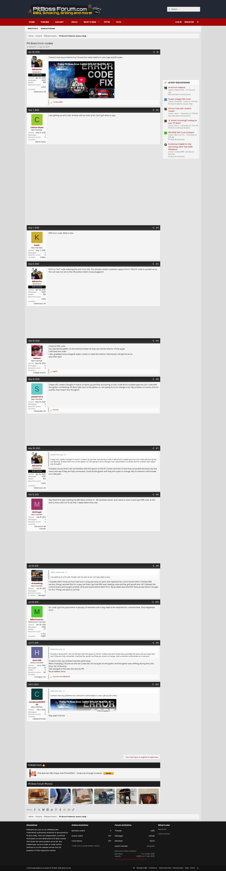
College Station (39, 372)
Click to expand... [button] (104, 711)
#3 (157, 227)
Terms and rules (165, 868)
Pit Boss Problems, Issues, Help (180, 104)
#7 (157, 448)
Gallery (59, 22)
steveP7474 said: (56, 455)
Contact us (153, 868)
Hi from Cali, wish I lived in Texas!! (179, 109)
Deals (74, 22)
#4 (157, 264)
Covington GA (40, 677)
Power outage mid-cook (179, 99)
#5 (157, 340)
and (61, 677)
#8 (157, 494)
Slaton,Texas (40, 142)
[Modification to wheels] (126, 796)
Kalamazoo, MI (40, 92)
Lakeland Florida (39, 719)
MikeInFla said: (56, 649)
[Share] (154, 52)
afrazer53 (151, 846)
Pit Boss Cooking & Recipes (179, 128)
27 (45, 629)
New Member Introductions (179, 94)
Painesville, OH (40, 411)
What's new (90, 22)
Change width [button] (141, 868)
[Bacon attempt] (82, 796)
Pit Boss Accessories (176, 139)
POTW (107, 22)
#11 (157, 642)
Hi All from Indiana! (176, 87)
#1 (157, 52)
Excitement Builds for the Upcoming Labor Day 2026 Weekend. (180, 147)
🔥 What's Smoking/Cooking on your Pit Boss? (182, 121)
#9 (157, 565)
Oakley (43, 257)
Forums (45, 22)
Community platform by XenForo (48, 868)
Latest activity (164, 834)
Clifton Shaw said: (57, 572)
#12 (157, 684)
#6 (157, 379)
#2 (157, 110)
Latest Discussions (179, 82)
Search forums (48, 28)
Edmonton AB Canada (40, 527)
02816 (43, 636)
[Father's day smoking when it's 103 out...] (104, 796)
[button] (66, 22)
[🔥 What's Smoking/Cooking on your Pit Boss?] (38, 796)
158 (44, 82)
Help (187, 868)
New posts (33, 28)
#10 (157, 602)
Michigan (42, 595)
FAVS (118, 22)
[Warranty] (60, 796)
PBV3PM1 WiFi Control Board (181, 132)
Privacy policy (178, 868)
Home (32, 22)
